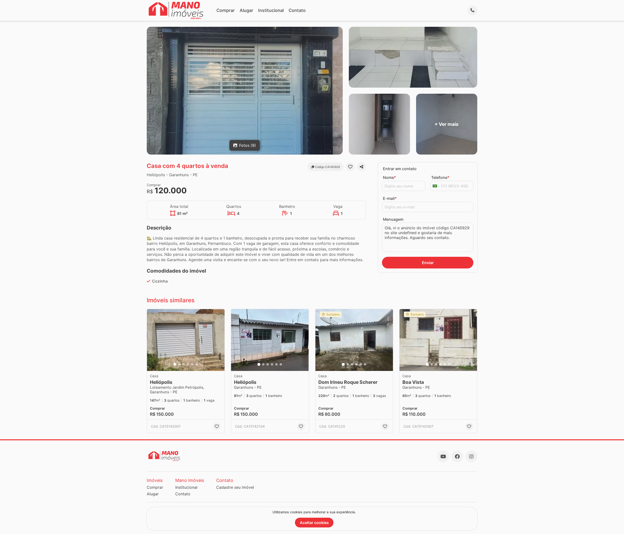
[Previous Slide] (152, 340)
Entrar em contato (400, 168)
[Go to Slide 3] (183, 364)
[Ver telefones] (472, 10)
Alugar (246, 10)
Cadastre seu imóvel (235, 487)
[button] (185, 340)
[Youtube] (443, 456)
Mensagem (393, 219)
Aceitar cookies (314, 522)
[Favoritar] (350, 166)
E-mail (390, 198)
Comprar (225, 10)
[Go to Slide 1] (174, 364)
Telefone (440, 177)
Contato (297, 10)
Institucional (271, 10)
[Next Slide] (219, 340)
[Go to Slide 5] (192, 364)
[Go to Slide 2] (179, 364)
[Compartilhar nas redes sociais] (361, 166)
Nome (389, 177)
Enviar (428, 262)
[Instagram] (471, 456)
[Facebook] (457, 456)
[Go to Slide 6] (196, 364)
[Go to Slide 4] (188, 364)
